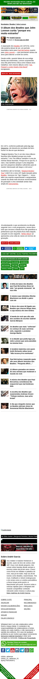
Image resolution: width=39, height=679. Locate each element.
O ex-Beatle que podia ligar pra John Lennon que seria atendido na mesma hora (23, 341)
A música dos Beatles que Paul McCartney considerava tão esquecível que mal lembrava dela (22, 383)
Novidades (5, 24)
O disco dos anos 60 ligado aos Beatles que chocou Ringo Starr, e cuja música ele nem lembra (23, 308)
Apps (22, 268)
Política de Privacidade (27, 638)
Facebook (24, 262)
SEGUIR (4, 615)
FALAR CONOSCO (7, 618)
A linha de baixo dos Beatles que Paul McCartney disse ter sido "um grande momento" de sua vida (22, 287)
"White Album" (26, 234)
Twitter (15, 265)
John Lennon (21, 24)
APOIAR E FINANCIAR (9, 612)
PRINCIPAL (28, 599)
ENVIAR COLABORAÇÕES (10, 606)
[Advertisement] (17, 206)
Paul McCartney (24, 50)
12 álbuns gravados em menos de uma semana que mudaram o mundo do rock (23, 372)
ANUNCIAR (5, 603)
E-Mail (16, 268)
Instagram (6, 265)
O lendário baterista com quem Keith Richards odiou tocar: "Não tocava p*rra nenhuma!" (22, 351)
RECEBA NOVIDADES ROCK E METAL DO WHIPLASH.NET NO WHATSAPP (19, 3)
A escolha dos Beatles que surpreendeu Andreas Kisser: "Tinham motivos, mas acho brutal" (22, 395)
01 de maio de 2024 (22, 40)
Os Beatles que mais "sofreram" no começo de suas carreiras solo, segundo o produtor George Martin (23, 330)
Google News (7, 268)
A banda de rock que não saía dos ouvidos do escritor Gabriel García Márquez (23, 319)
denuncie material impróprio (11, 636)
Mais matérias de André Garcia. (18, 593)
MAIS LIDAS (28, 606)
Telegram (14, 262)
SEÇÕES (27, 609)
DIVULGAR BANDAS (8, 609)
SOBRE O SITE (6, 599)
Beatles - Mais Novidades (11, 73)
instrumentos (13, 184)
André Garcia (15, 38)
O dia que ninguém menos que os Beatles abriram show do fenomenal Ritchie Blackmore (22, 406)
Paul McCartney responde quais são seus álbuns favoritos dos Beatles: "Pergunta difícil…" (23, 361)
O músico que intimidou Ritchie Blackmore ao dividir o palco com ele (22, 298)
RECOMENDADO (30, 603)
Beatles (12, 24)
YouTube (22, 265)
